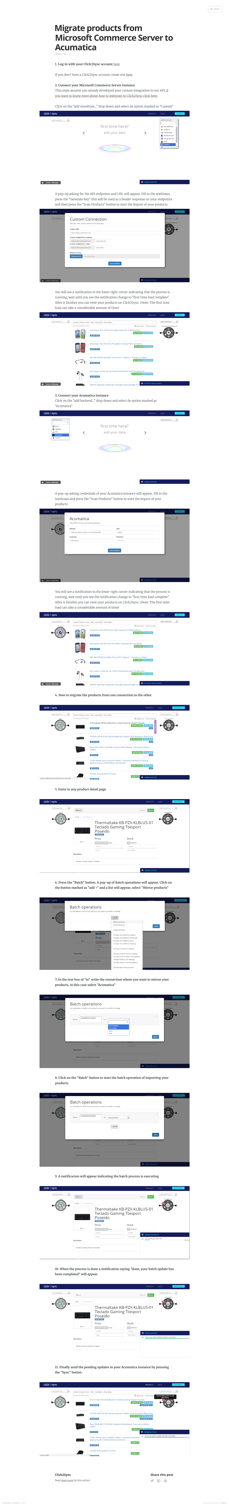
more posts (67, 1480)
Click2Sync (63, 1475)
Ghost (223, 1503)
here (116, 64)
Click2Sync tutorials (11, 1503)
